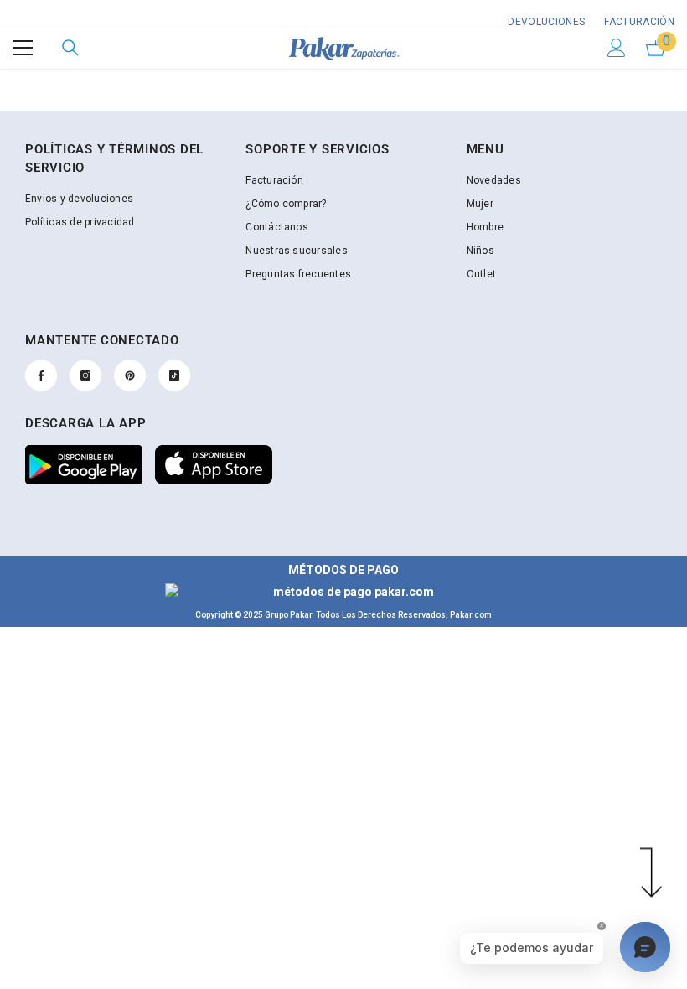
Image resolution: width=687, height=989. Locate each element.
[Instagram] (85, 375)
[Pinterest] (130, 375)
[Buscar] (70, 48)
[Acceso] (616, 48)
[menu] (23, 48)
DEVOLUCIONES (546, 22)
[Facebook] (41, 375)
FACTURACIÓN (638, 22)
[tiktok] (174, 375)
